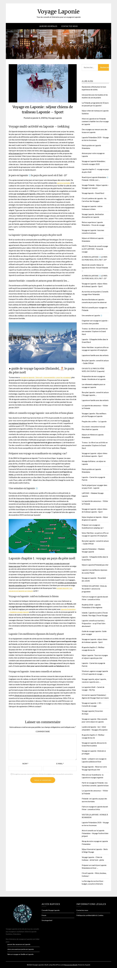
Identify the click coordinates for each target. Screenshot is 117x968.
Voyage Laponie (59, 11)
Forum (44, 915)
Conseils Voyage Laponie (51, 910)
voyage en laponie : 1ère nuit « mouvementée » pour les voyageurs (45, 377)
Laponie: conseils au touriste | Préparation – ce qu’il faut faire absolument (93, 623)
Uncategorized (47, 920)
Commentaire (43, 731)
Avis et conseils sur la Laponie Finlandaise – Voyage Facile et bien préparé (95, 833)
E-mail (60, 763)
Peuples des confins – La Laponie (94, 421)
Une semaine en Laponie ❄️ (92, 315)
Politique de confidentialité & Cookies (89, 915)
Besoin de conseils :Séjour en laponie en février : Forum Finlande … (95, 267)
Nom (25, 763)
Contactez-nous (69, 26)
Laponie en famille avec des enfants (95, 355)
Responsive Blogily (71, 965)
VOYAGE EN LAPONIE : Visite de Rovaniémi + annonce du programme (94, 589)
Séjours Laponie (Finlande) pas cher (95, 565)
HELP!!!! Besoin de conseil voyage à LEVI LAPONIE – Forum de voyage (95, 249)
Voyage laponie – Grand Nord (93, 193)
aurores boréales (63, 183)
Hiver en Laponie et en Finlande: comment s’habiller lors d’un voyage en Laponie (95, 121)
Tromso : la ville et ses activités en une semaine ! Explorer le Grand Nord (95, 331)
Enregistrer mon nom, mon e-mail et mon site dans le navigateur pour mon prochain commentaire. (43, 774)
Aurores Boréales (48, 26)
